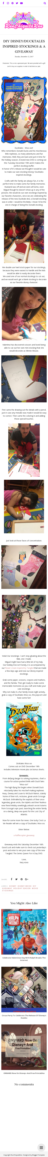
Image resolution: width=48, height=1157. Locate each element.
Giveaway (7, 888)
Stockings (7, 890)
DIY (34, 886)
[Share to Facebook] (11, 879)
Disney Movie (25, 886)
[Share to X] (16, 879)
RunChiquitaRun (16, 1155)
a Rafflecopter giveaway (24, 835)
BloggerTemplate (38, 1155)
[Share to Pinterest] (21, 879)
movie (35, 888)
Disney (12, 886)
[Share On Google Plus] (27, 879)
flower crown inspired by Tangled (19, 668)
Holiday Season (22, 888)
